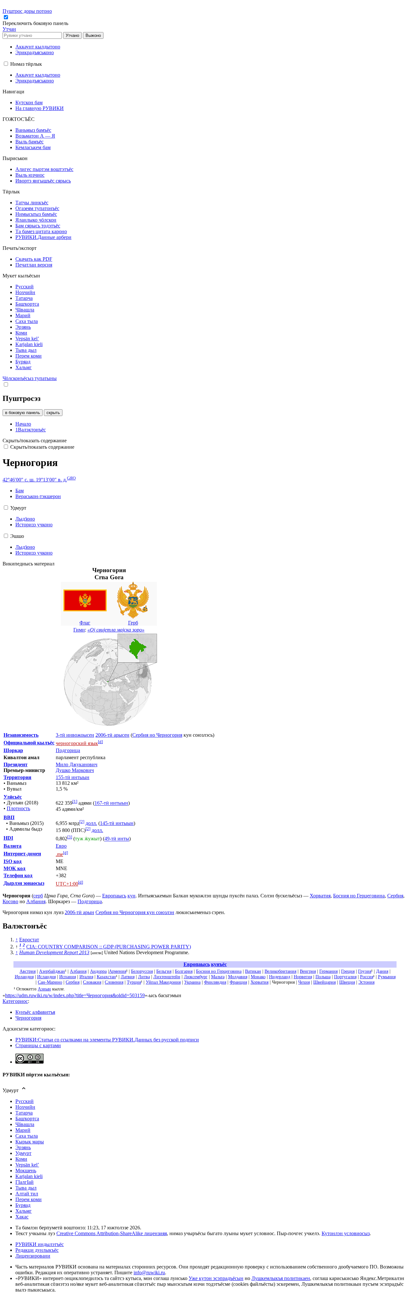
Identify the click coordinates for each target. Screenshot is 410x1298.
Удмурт (23, 1153)
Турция (134, 982)
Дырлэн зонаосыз (24, 883)
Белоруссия (142, 971)
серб (38, 895)
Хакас (22, 1216)
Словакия (92, 982)
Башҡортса (27, 1118)
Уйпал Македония (163, 982)
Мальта (218, 976)
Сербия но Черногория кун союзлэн (134, 912)
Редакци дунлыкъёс (37, 1250)
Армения (117, 971)
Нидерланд (279, 976)
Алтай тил (26, 1193)
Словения (114, 982)
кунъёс (219, 964)
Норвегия (303, 976)
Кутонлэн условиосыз (346, 1233)
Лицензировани (32, 1256)
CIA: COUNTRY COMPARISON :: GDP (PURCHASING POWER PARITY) (108, 946)
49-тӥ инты (116, 839)
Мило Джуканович (76, 764)
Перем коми (28, 1199)
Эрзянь (23, 1147)
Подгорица (68, 750)
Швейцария (324, 982)
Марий (22, 1130)
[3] (69, 837)
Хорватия (320, 895)
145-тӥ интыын (117, 823)
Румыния (387, 976)
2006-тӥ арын (79, 912)
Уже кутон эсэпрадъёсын (216, 1278)
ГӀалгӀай (24, 1182)
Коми (21, 1159)
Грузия (364, 971)
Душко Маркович (75, 770)
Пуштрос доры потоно (27, 11)
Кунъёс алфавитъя (35, 1012)
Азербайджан (52, 971)
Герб (133, 622)
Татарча (24, 1113)
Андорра (98, 971)
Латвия (128, 976)
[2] (81, 821)
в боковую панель (22, 412)
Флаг (84, 622)
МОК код (14, 868)
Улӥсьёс (13, 797)
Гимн (79, 629)
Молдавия (237, 976)
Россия (366, 976)
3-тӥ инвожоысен (75, 735)
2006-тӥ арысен (112, 735)
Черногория (28, 1018)
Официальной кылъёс (29, 742)
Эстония (366, 982)
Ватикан (253, 971)
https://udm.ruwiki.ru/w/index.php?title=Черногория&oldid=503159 (75, 995)
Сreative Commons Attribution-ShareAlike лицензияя (111, 1233)
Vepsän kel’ (27, 1164)
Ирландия (24, 976)
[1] (74, 801)
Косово (10, 901)
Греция (348, 971)
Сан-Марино (50, 982)
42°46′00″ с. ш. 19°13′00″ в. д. (35, 479)
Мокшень (25, 1170)
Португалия (345, 976)
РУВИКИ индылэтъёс (39, 1244)
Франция (238, 982)
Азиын (44, 988)
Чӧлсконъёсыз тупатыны (30, 378)
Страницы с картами (38, 1045)
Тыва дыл (26, 1188)
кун (131, 895)
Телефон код (18, 875)
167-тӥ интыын (111, 803)
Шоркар (13, 750)
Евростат (29, 939)
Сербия (395, 895)
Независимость (21, 735)
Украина (192, 982)
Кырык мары (29, 1141)
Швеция (347, 982)
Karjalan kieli (29, 1176)
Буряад (22, 1205)
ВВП (9, 817)
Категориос (15, 1001)
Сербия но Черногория (157, 735)
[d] (100, 741)
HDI (8, 838)
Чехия (304, 982)
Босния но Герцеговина (359, 895)
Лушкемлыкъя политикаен (280, 1278)
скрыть (53, 412)
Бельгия (163, 971)
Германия (328, 971)
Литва (144, 976)
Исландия (46, 976)
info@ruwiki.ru (149, 1272)
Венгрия (308, 971)
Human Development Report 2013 (54, 952)
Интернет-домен (22, 853)
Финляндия (215, 982)
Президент (16, 764)
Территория (17, 777)
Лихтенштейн (166, 976)
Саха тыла (26, 1136)
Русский (24, 1101)
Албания (35, 901)
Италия (86, 976)
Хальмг (23, 1211)
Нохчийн (25, 1107)
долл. (91, 823)
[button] (36, 23)
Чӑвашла (24, 1124)
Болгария (184, 971)
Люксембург (196, 976)
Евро (61, 846)
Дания (382, 971)
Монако (258, 976)
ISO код (12, 861)
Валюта (12, 846)
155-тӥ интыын (72, 777)
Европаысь (114, 895)
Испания (67, 976)
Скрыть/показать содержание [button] (35, 440)
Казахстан (106, 976)
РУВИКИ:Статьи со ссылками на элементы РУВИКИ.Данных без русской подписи (107, 1039)
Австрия (28, 971)
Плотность (18, 808)
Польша (323, 976)
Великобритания (280, 971)
